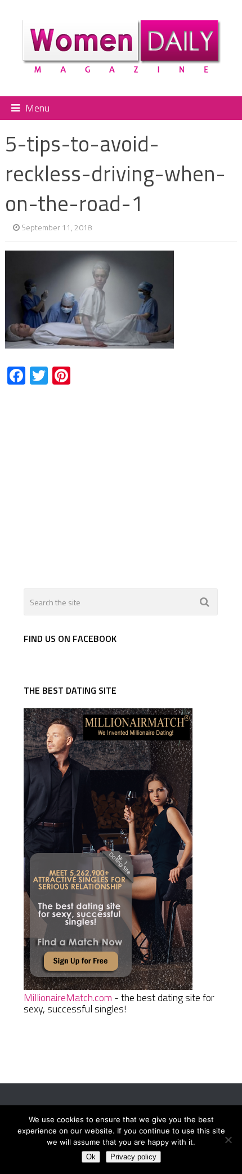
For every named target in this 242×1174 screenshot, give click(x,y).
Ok (91, 1157)
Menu (37, 107)
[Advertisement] (99, 480)
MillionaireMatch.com (68, 997)
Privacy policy (133, 1157)
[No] (228, 1139)
